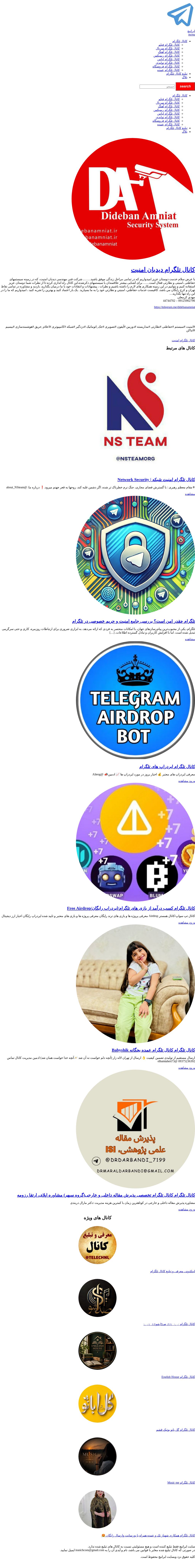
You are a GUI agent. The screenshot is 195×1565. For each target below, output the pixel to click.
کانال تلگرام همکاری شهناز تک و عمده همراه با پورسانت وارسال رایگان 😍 (148, 1535)
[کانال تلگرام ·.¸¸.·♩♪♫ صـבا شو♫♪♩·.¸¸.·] (97, 1298)
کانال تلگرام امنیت (183, 340)
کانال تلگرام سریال (168, 48)
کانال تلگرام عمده (168, 70)
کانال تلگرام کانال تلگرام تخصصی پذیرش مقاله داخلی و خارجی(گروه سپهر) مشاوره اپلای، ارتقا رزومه (106, 1195)
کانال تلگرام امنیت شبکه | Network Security (156, 479)
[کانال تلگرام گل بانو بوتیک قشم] (97, 1404)
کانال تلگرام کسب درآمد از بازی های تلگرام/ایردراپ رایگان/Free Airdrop (131, 908)
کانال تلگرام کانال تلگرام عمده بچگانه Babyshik (153, 1050)
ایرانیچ (191, 31)
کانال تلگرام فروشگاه (166, 66)
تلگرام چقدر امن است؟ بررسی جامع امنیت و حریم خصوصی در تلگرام (133, 621)
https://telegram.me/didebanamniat (174, 307)
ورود (191, 781)
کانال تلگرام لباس (168, 59)
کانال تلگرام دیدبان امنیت (163, 269)
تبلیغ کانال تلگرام (176, 73)
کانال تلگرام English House (178, 1377)
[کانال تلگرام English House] (97, 1351)
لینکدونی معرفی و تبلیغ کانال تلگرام (172, 1271)
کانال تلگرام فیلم (169, 44)
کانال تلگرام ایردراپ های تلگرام (167, 766)
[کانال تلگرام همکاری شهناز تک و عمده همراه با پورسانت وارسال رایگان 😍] (97, 1509)
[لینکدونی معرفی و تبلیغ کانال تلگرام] (97, 1245)
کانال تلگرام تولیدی (168, 62)
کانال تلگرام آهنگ (169, 52)
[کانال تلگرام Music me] (97, 1456)
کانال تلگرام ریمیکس (166, 55)
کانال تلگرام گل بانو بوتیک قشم (175, 1429)
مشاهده (190, 494)
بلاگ (184, 77)
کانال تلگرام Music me (181, 1482)
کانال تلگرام (179, 41)
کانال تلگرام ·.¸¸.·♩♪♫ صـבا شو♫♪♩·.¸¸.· (169, 1324)
